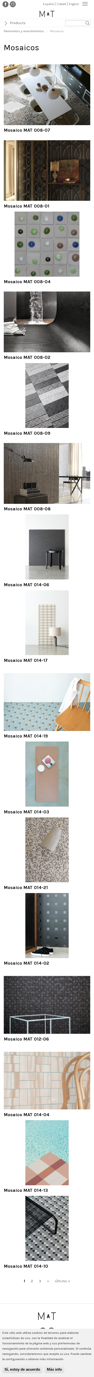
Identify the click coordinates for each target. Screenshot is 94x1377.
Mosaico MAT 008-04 (27, 281)
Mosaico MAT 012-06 (26, 1039)
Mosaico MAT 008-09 (27, 433)
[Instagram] (13, 4)
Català (61, 4)
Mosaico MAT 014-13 (26, 1190)
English (74, 4)
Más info (54, 1369)
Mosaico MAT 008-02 (27, 357)
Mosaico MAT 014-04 (26, 1114)
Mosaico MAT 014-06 (26, 584)
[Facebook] (6, 4)
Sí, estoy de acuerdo (22, 1369)
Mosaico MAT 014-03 (26, 812)
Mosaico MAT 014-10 (26, 1266)
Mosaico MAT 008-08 (27, 509)
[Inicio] (47, 14)
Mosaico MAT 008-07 (27, 130)
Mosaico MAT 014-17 (26, 660)
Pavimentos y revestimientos (24, 31)
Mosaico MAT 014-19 (26, 736)
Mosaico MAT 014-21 (26, 887)
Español (48, 4)
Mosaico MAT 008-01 (26, 206)
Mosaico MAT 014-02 (26, 963)
